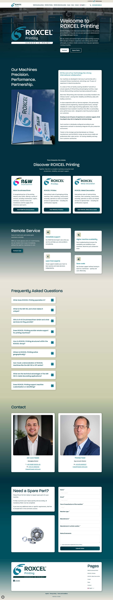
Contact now (17, 250)
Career (68, 5)
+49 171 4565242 (33, 466)
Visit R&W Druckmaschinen (25, 209)
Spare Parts (76, 50)
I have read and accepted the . (72, 544)
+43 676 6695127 (80, 464)
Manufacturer (64, 519)
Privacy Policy (79, 544)
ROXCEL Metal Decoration (60, 5)
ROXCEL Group (98, 1)
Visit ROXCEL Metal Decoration (87, 209)
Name (62, 489)
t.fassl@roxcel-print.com (80, 466)
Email (62, 497)
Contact (77, 5)
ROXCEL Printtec (49, 5)
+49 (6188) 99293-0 (97, 5)
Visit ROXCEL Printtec (56, 209)
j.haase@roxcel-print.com (33, 469)
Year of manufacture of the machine (71, 504)
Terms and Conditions (62, 593)
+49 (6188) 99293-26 (33, 464)
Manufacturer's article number (70, 526)
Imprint (47, 593)
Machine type (64, 511)
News (72, 5)
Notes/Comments (65, 533)
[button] (33, 300)
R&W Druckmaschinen (38, 5)
